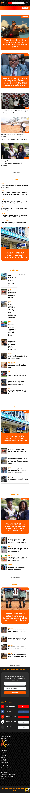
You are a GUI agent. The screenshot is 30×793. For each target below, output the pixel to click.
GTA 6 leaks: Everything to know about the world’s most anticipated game (15, 43)
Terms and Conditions (6, 736)
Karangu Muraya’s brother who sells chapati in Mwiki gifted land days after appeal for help (18, 549)
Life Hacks (24, 589)
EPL (2, 206)
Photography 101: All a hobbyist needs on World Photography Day (17, 639)
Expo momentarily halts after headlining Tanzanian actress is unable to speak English (16, 567)
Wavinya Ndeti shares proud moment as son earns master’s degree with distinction (14, 163)
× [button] (28, 788)
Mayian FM (3, 759)
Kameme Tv (4, 754)
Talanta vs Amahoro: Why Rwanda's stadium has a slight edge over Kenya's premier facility (12, 329)
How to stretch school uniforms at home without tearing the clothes (17, 630)
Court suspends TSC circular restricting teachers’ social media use (15, 255)
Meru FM (3, 757)
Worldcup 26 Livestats (19, 3)
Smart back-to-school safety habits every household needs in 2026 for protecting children (15, 617)
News (26, 55)
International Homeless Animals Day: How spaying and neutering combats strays (17, 656)
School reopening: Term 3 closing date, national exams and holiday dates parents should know (15, 81)
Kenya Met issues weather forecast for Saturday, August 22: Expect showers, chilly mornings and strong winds (14, 194)
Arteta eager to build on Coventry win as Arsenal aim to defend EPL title (17, 391)
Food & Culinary (5, 220)
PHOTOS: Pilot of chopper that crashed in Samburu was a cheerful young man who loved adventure (17, 541)
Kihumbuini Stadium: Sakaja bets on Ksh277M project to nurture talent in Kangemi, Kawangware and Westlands (14, 137)
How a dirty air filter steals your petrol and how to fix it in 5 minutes (17, 647)
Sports (27, 107)
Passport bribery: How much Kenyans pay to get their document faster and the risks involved (17, 383)
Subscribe (15, 692)
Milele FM (3, 752)
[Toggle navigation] (27, 3)
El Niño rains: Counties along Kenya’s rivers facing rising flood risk (12, 294)
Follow (24, 717)
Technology (25, 16)
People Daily (4, 750)
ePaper (10, 3)
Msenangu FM (4, 762)
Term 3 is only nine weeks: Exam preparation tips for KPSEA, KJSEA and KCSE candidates (17, 356)
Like (24, 712)
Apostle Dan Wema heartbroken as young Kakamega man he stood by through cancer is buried (17, 558)
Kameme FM (4, 756)
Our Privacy (3, 738)
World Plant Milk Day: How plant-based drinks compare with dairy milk (17, 365)
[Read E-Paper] (27, 790)
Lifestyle (3, 213)
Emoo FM (3, 761)
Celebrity (27, 157)
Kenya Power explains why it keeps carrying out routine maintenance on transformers (18, 479)
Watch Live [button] (25, 7)
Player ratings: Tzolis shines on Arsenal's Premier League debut (17, 374)
